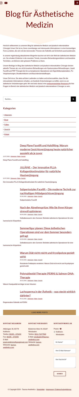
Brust (6, 120)
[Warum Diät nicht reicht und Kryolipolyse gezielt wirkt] (10, 258)
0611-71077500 (40, 334)
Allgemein (8, 115)
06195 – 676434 (15, 334)
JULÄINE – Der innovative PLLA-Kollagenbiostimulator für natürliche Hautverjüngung (40, 171)
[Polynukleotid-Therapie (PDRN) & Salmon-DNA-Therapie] (10, 277)
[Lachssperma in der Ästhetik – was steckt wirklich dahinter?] (10, 295)
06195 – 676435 (13, 337)
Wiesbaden (60, 334)
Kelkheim (59, 332)
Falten (6, 124)
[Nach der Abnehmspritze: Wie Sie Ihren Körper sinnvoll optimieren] (10, 212)
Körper (6, 134)
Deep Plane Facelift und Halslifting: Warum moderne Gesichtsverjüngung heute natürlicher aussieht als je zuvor (46, 149)
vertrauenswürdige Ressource (58, 83)
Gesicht (7, 129)
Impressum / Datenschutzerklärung (58, 389)
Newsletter (41, 389)
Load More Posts (39, 312)
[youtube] (5, 3)
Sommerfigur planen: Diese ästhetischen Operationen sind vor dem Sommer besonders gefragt (45, 232)
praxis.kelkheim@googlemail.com (15, 342)
